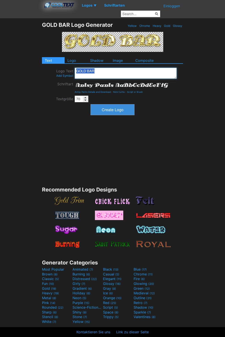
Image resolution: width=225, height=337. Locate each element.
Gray (109, 288)
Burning (81, 274)
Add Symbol (64, 75)
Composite (144, 60)
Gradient (82, 288)
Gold (167, 25)
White (49, 321)
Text (48, 60)
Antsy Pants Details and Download (93, 92)
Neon (79, 298)
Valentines (145, 317)
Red (109, 303)
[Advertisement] (20, 87)
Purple (81, 303)
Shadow (96, 60)
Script (110, 307)
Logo (71, 60)
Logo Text (64, 73)
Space (110, 312)
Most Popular (53, 269)
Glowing (144, 283)
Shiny (80, 312)
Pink (48, 303)
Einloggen (171, 6)
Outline (143, 298)
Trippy (111, 317)
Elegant (112, 279)
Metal (49, 298)
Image (118, 60)
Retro (140, 303)
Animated (83, 269)
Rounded (53, 307)
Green (142, 288)
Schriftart (65, 84)
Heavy (157, 25)
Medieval (144, 293)
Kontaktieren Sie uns (93, 332)
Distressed (85, 279)
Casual (111, 274)
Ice (108, 293)
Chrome (144, 25)
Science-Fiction (87, 307)
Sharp (49, 312)
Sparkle (142, 312)
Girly (79, 283)
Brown (50, 274)
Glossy (177, 25)
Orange (112, 298)
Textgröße (64, 99)
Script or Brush (135, 92)
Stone (80, 317)
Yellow (132, 25)
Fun (48, 283)
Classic (50, 279)
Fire (139, 279)
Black (110, 269)
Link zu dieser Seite (132, 332)
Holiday (81, 293)
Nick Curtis (119, 92)
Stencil (50, 317)
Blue (140, 269)
